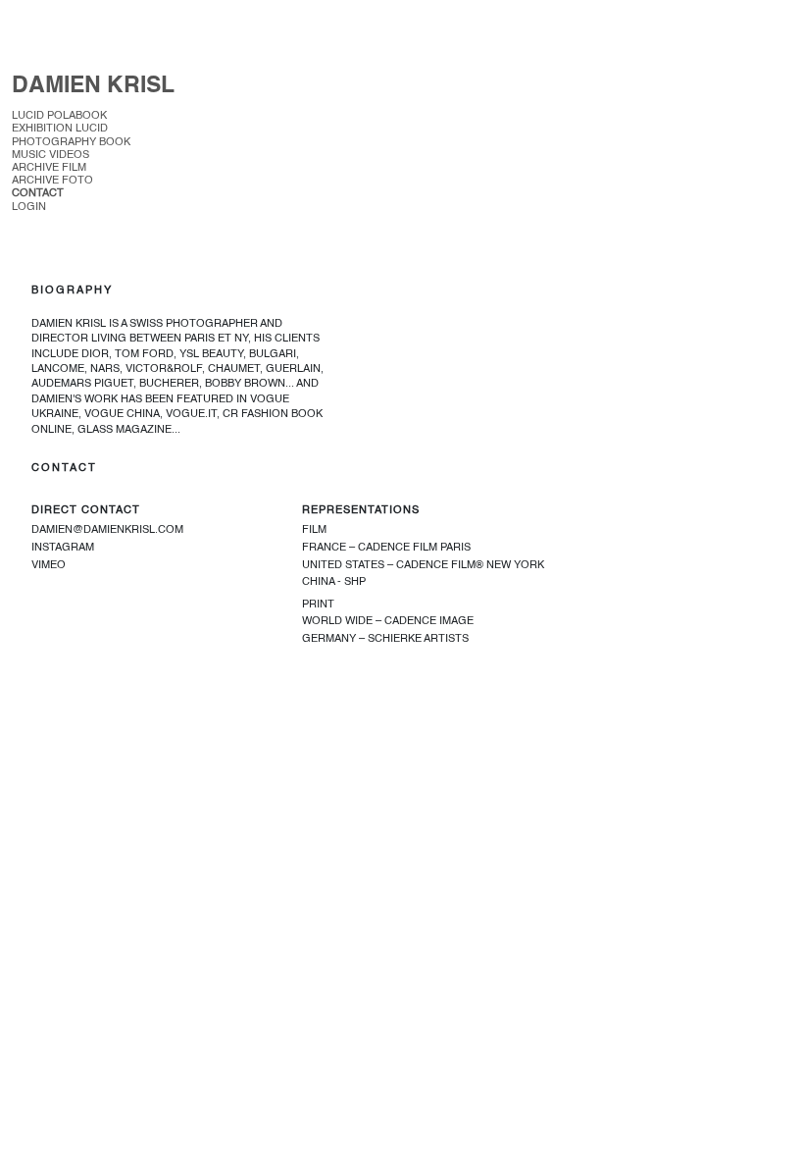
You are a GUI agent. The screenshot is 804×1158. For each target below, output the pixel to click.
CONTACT (38, 193)
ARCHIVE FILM (49, 168)
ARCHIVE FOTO (52, 181)
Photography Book (72, 142)
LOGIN (29, 207)
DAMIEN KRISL (93, 86)
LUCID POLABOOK (59, 116)
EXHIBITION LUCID (61, 129)
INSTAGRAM (62, 548)
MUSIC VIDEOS (50, 155)
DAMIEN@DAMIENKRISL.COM (107, 530)
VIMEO (48, 565)
